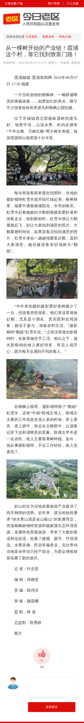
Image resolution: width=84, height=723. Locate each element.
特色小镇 (65, 36)
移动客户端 (15, 3)
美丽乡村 (48, 36)
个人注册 (73, 3)
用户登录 (54, 3)
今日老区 (31, 36)
